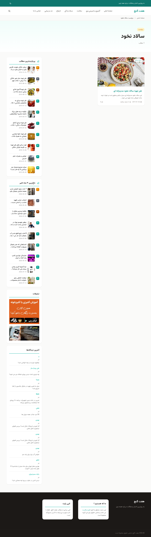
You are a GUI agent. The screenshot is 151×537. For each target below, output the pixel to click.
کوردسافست (86, 510)
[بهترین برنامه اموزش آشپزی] (24, 311)
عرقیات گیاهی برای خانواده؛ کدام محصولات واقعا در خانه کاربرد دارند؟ (18, 279)
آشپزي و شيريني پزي (93, 11)
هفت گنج (139, 501)
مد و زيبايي (49, 11)
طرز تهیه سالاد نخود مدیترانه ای (128, 91)
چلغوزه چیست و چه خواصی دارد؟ (28, 363)
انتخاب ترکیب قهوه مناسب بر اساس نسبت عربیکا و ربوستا (18, 201)
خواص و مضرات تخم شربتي (19, 157)
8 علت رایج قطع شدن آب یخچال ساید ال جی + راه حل (18, 234)
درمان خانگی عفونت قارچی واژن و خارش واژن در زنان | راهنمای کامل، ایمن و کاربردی (17, 68)
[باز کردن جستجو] (9, 11)
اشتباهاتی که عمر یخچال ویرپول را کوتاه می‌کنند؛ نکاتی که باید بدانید (18, 246)
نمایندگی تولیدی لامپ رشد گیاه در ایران (19, 257)
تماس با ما (37, 11)
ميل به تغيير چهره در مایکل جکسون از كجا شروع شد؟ (25, 387)
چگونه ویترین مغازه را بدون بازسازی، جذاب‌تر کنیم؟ (19, 212)
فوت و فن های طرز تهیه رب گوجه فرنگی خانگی (18, 146)
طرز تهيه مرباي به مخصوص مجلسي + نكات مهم (18, 102)
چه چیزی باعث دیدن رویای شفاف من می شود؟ (24, 374)
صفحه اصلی (108, 11)
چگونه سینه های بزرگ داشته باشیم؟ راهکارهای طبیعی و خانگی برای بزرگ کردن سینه (18, 113)
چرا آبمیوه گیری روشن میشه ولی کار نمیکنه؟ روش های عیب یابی (19, 268)
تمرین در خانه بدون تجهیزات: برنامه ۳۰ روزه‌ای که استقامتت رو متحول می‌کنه (24, 401)
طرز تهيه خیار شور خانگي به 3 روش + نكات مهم (18, 79)
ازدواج (58, 11)
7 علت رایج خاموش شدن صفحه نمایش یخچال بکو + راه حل (18, 190)
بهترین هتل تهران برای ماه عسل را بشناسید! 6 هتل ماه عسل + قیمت (25, 467)
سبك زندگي (69, 11)
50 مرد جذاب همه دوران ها (30, 414)
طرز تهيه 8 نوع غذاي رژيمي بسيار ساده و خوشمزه (19, 90)
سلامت (79, 11)
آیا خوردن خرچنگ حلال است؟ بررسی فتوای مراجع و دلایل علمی (25, 427)
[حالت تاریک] (9, 3)
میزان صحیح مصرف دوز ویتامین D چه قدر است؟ (18, 168)
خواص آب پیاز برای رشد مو (30, 454)
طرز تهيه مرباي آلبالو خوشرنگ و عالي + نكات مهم (18, 124)
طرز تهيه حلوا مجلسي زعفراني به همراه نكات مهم (19, 135)
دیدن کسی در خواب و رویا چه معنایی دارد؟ (25, 480)
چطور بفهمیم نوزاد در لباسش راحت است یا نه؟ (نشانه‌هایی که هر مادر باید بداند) (18, 223)
